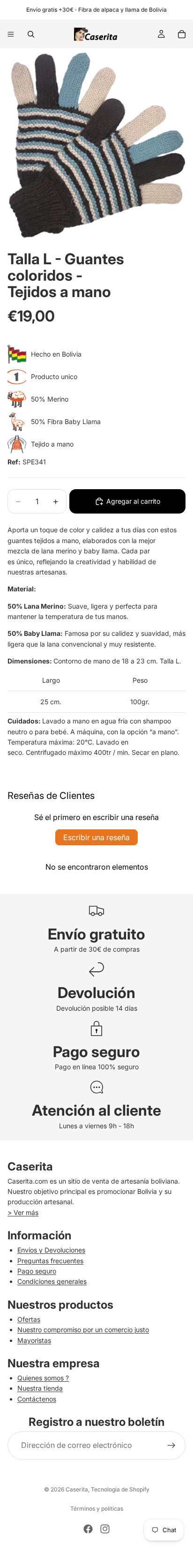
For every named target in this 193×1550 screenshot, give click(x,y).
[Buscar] (31, 34)
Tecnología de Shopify (120, 1489)
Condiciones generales (52, 1281)
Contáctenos (36, 1399)
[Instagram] (105, 1529)
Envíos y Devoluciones (51, 1250)
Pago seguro (36, 1271)
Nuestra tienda (40, 1388)
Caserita (77, 1489)
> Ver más (22, 1212)
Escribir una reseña (96, 837)
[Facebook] (88, 1529)
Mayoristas (34, 1340)
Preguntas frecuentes (50, 1261)
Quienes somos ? (43, 1378)
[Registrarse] (171, 1445)
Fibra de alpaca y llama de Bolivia (122, 9)
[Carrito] (181, 34)
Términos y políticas (96, 1508)
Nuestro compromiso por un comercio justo (83, 1330)
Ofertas (28, 1319)
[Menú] (11, 34)
